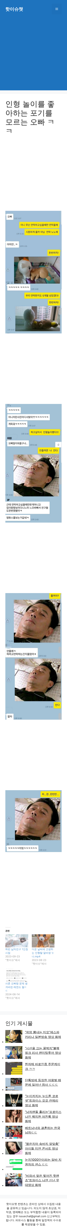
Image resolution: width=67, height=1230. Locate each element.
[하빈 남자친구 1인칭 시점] (16, 940)
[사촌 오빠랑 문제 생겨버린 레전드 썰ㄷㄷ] (16, 975)
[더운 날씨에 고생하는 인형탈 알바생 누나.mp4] (43, 940)
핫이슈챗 (14, 9)
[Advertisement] (33, 53)
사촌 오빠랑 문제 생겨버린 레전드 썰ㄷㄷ (16, 987)
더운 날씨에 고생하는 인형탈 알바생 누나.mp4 (43, 953)
